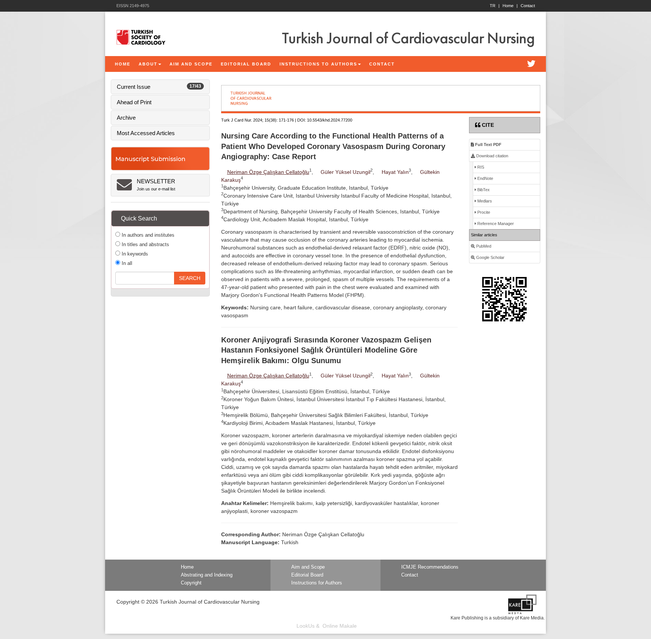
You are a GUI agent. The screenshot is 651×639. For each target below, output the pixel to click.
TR (495, 5)
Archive (126, 117)
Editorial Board (307, 575)
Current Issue (159, 87)
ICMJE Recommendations (429, 567)
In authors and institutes (147, 235)
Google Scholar (489, 257)
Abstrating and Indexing (206, 575)
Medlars (484, 201)
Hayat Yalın (395, 172)
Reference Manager (495, 223)
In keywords (134, 254)
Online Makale (339, 626)
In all (126, 263)
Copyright (191, 583)
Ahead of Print (134, 102)
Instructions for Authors (316, 583)
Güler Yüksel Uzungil (345, 172)
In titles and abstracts (144, 244)
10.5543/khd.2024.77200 (329, 120)
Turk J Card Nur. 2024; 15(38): (249, 120)
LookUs (305, 626)
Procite (483, 212)
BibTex (483, 189)
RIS (480, 167)
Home (510, 5)
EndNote (484, 178)
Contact (528, 5)
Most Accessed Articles (146, 133)
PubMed (483, 246)
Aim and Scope (308, 567)
